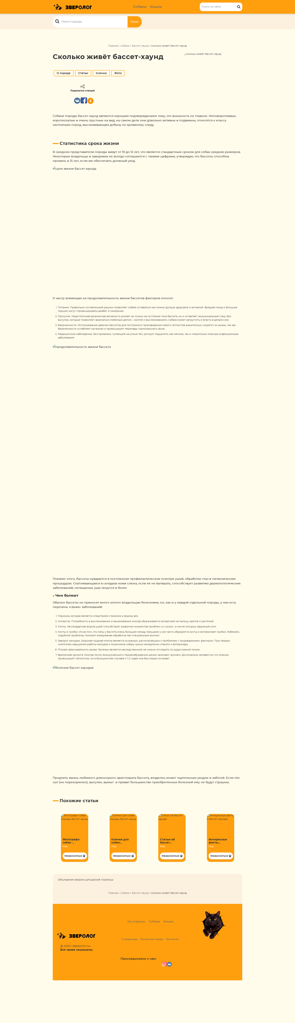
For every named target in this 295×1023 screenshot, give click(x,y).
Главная (113, 46)
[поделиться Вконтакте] (77, 100)
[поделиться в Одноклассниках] (90, 100)
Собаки (139, 7)
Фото (118, 73)
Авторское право (151, 939)
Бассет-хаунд (140, 46)
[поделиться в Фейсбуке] (84, 100)
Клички (101, 73)
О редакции (130, 939)
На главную (136, 921)
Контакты (172, 939)
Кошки (156, 7)
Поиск (135, 22)
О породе (64, 73)
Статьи (83, 73)
